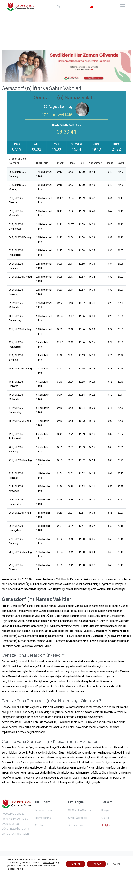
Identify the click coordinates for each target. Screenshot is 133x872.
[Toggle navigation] (122, 6)
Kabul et (75, 864)
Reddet (96, 864)
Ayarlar (116, 864)
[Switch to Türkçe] (91, 6)
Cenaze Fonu (30, 722)
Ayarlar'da (48, 862)
